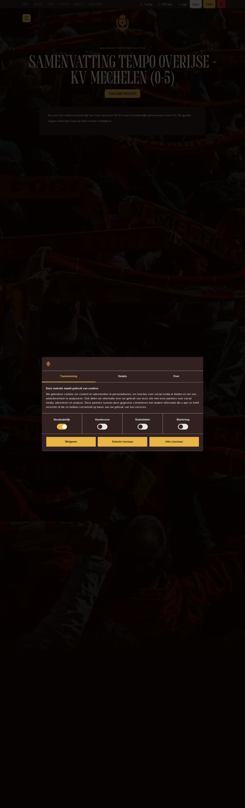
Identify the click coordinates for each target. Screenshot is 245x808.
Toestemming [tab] (68, 376)
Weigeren (71, 441)
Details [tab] (122, 376)
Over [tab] (176, 376)
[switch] (102, 427)
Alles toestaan (174, 441)
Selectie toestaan (122, 441)
